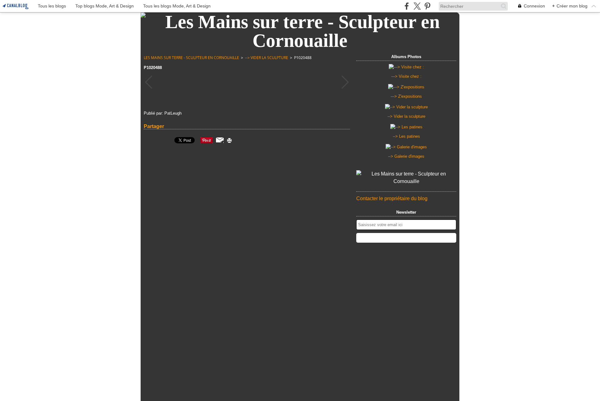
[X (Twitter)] (417, 6)
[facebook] (407, 6)
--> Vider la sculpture (266, 57)
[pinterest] (427, 6)
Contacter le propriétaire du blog (392, 198)
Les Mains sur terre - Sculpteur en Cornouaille (191, 57)
